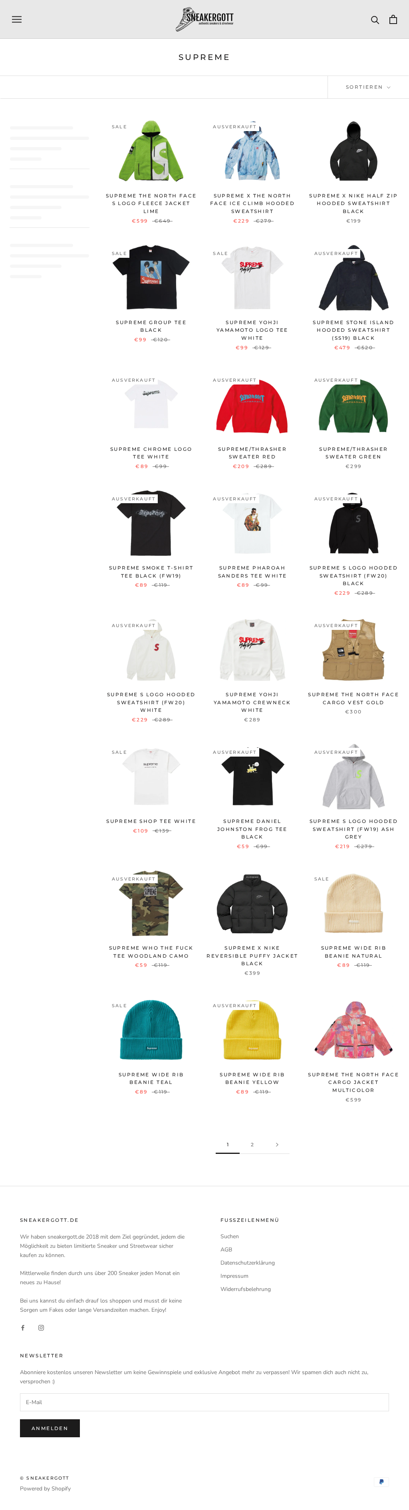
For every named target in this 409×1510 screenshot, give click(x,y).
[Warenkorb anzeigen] (393, 19)
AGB (226, 1249)
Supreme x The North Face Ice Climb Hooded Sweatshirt (252, 204)
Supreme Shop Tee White (151, 821)
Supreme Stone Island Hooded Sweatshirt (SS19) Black (353, 330)
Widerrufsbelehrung (245, 1289)
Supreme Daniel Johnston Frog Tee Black (252, 829)
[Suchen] (375, 19)
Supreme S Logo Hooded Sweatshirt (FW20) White (151, 702)
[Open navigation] (17, 19)
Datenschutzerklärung (247, 1263)
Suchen (229, 1236)
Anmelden (50, 1428)
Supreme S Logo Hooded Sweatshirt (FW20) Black (354, 576)
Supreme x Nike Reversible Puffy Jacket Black (252, 956)
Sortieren (365, 87)
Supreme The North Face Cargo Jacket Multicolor (353, 1083)
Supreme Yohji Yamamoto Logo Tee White (252, 330)
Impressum (234, 1276)
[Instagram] (41, 1327)
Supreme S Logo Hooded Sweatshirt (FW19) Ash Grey (354, 829)
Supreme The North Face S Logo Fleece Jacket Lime (151, 204)
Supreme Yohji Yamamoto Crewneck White (252, 702)
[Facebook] (23, 1327)
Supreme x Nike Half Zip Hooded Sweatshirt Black (353, 204)
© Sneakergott (44, 1478)
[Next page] (277, 1145)
